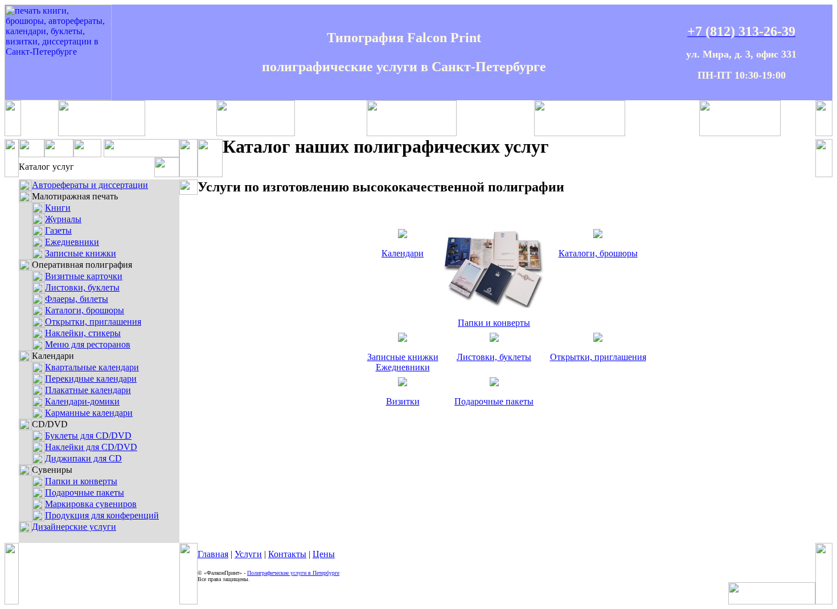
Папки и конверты (81, 481)
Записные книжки (80, 253)
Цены (324, 554)
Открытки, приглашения (93, 321)
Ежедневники (72, 242)
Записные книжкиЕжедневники (402, 362)
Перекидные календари (91, 378)
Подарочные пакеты (84, 492)
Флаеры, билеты (76, 299)
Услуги (248, 554)
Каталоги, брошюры (84, 310)
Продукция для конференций (102, 515)
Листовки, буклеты (82, 287)
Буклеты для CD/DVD (88, 435)
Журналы (63, 219)
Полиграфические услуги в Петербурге (293, 573)
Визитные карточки (83, 276)
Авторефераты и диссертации (90, 185)
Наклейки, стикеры (83, 333)
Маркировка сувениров (91, 504)
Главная (213, 554)
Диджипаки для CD (83, 458)
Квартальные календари (92, 367)
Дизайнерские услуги (74, 527)
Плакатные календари (88, 390)
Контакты (287, 554)
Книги (58, 207)
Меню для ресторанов (87, 344)
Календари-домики (82, 401)
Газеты (58, 230)
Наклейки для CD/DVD (91, 447)
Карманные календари (89, 413)
